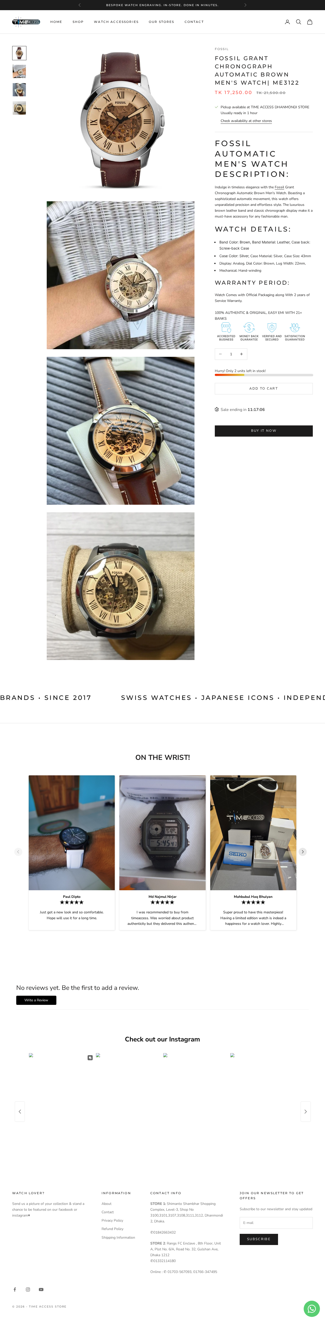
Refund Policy (112, 1228)
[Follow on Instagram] (27, 1289)
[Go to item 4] (19, 108)
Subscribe (259, 1239)
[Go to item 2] (19, 71)
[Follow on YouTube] (41, 1289)
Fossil (222, 49)
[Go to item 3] (19, 90)
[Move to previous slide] (20, 852)
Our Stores (161, 22)
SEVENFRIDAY (162, 7)
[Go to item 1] (19, 53)
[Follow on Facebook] (14, 1289)
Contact (194, 22)
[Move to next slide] (305, 852)
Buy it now (264, 430)
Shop (78, 22)
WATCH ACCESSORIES (116, 22)
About (106, 1203)
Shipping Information (118, 1237)
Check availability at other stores (246, 120)
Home (56, 22)
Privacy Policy (112, 1220)
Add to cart (263, 388)
